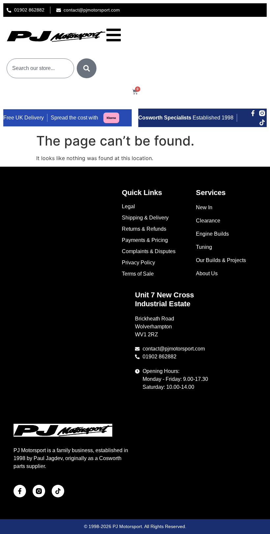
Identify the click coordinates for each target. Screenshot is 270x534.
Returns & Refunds (144, 229)
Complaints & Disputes (149, 251)
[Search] (86, 68)
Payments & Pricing (145, 240)
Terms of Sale (138, 274)
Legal (128, 206)
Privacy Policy (138, 262)
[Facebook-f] (252, 113)
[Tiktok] (262, 122)
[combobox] (40, 68)
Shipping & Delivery (145, 217)
